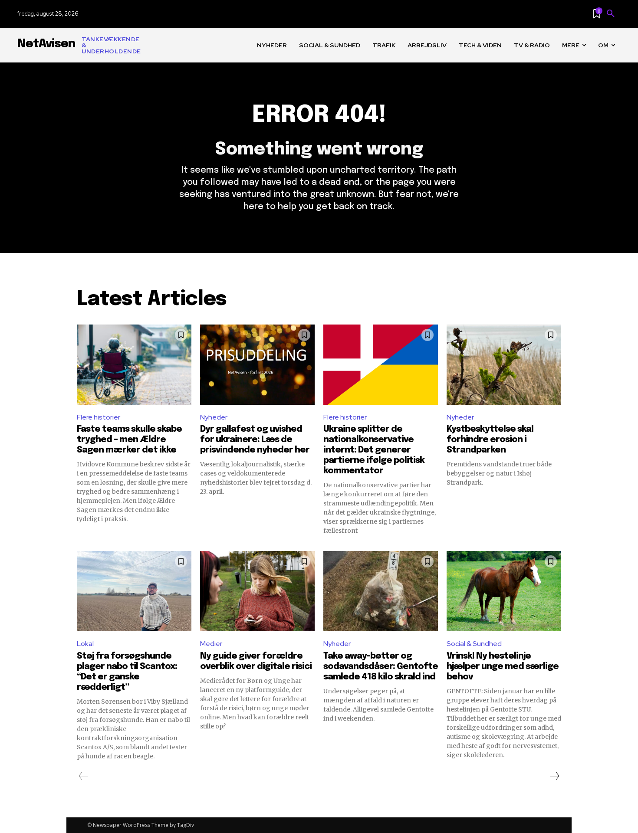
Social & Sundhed (474, 643)
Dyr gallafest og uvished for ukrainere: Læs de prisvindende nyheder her (254, 440)
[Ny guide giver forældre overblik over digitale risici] (257, 591)
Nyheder (213, 417)
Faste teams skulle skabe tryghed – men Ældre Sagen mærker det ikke (129, 440)
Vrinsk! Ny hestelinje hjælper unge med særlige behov (503, 667)
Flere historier (98, 417)
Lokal (85, 643)
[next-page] (554, 776)
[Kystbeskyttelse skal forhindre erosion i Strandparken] (504, 365)
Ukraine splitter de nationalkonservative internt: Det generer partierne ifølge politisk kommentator (373, 450)
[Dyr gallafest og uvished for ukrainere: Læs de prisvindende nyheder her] (257, 365)
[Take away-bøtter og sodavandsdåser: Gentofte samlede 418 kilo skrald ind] (380, 591)
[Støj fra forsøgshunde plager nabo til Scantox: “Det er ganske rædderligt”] (134, 591)
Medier (211, 643)
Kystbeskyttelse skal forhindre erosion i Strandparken (490, 440)
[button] (610, 13)
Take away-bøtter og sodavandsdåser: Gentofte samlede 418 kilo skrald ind (380, 667)
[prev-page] (83, 776)
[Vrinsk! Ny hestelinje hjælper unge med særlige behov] (504, 591)
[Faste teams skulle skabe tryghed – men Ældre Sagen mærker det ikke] (134, 365)
